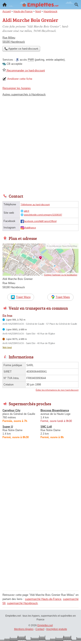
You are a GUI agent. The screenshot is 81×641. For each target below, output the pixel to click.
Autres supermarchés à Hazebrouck (24, 94)
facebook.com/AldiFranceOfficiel (40, 221)
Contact (40, 629)
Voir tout (7, 347)
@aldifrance (30, 227)
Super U (7, 426)
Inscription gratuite (56, 629)
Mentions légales (23, 629)
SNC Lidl (46, 426)
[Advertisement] (40, 144)
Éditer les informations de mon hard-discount (57, 390)
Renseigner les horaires (16, 88)
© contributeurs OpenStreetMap (62, 246)
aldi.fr (26, 211)
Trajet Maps (63, 297)
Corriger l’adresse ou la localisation (60, 275)
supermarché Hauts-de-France (43, 599)
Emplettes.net (45, 625)
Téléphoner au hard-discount (35, 204)
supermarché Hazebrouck (22, 603)
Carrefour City (11, 410)
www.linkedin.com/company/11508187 (43, 214)
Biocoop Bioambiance (54, 410)
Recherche (76, 4)
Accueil (4, 4)
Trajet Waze (23, 297)
